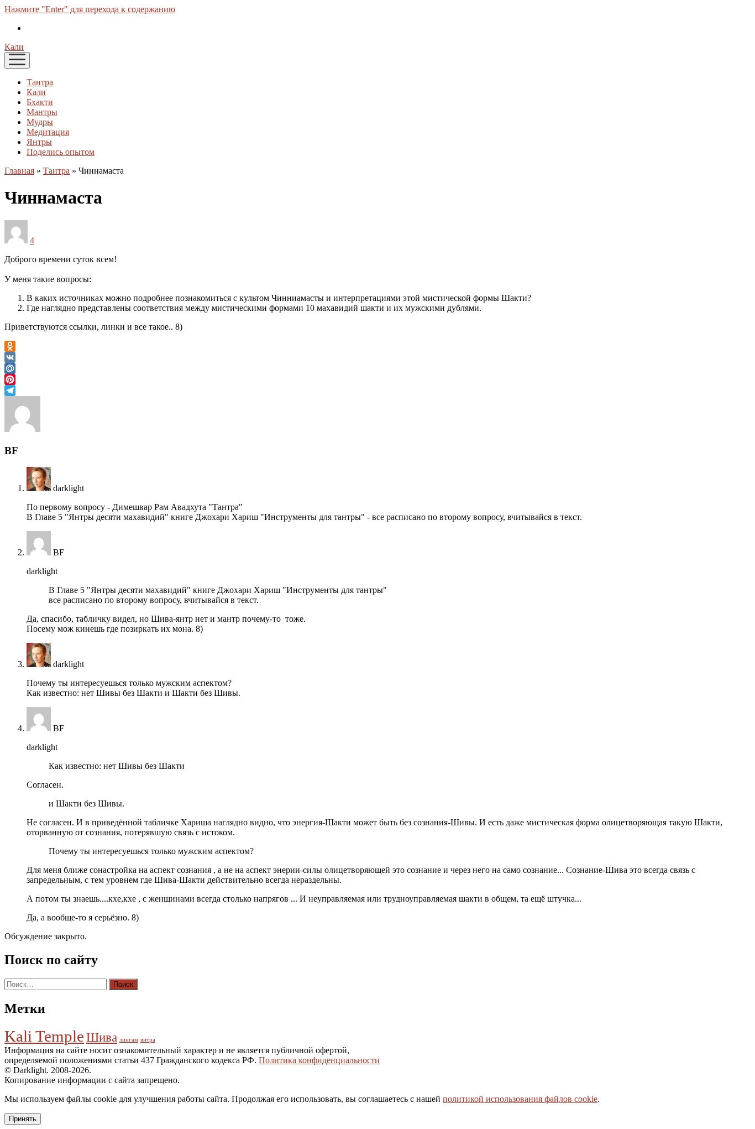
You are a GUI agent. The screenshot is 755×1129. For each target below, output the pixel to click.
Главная (19, 170)
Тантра (40, 82)
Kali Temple (44, 1036)
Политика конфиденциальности (319, 1060)
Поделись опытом (61, 152)
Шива (101, 1037)
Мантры (42, 112)
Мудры (40, 122)
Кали (14, 46)
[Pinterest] (377, 379)
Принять (22, 1119)
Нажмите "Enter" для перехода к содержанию (89, 9)
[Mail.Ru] (377, 368)
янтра (147, 1040)
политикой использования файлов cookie (520, 1099)
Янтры (39, 142)
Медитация (48, 132)
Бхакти (40, 102)
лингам (128, 1040)
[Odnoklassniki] (377, 346)
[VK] (377, 357)
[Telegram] (377, 390)
